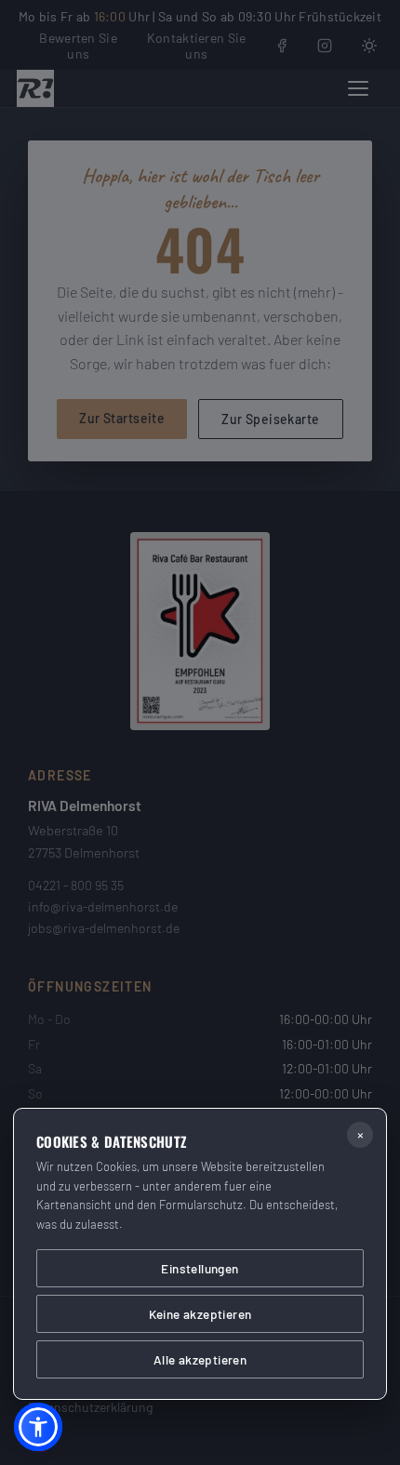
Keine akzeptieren (200, 1314)
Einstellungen (199, 1268)
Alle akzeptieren (200, 1359)
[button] (38, 1426)
